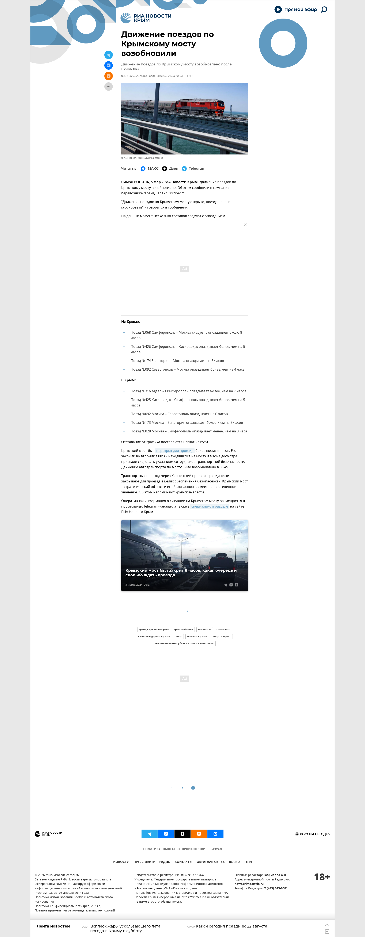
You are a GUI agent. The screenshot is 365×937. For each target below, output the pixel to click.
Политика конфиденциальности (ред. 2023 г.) (68, 906)
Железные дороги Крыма (153, 636)
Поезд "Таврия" (221, 636)
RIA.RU (234, 862)
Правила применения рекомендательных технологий (75, 910)
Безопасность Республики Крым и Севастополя (184, 643)
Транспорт (223, 629)
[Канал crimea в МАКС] (215, 834)
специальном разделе (209, 506)
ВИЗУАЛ (216, 849)
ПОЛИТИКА (152, 849)
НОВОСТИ (121, 862)
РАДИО (164, 862)
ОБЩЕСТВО (171, 849)
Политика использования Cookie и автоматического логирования (74, 899)
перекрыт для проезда (174, 450)
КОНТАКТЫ (183, 862)
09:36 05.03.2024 (132, 75)
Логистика (204, 629)
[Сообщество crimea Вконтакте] (166, 834)
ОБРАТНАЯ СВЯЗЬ (211, 862)
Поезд (178, 636)
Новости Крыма (197, 636)
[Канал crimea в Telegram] (150, 834)
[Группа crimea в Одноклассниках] (199, 834)
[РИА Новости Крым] (146, 18)
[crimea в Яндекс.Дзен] (182, 834)
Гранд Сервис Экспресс (154, 629)
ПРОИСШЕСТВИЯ (194, 849)
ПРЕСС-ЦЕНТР (144, 862)
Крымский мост (183, 629)
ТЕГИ (248, 862)
